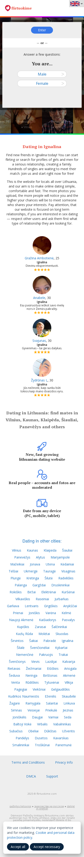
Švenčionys (17, 661)
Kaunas (32, 550)
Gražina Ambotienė (39, 258)
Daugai (37, 717)
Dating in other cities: (42, 541)
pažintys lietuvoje (20, 806)
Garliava (13, 606)
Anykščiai (70, 606)
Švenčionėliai (39, 647)
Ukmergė (31, 571)
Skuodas (62, 634)
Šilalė (20, 647)
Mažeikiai (17, 564)
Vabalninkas (62, 724)
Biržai (31, 592)
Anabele (39, 297)
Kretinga (32, 578)
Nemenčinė (24, 654)
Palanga (21, 585)
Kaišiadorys (47, 620)
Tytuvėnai (51, 682)
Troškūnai (42, 745)
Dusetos (41, 738)
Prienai (18, 613)
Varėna (51, 613)
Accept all (18, 846)
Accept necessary (47, 846)
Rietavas (13, 668)
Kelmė (66, 613)
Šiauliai (67, 550)
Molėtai (44, 634)
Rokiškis (16, 592)
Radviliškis (66, 578)
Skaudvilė (69, 696)
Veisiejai (34, 710)
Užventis (68, 731)
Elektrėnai (48, 592)
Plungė (15, 578)
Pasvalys (68, 620)
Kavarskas (61, 738)
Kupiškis (23, 627)
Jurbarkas (62, 599)
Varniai (53, 717)
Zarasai (40, 627)
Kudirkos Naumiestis (23, 696)
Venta (15, 682)
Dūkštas (50, 731)
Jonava (35, 564)
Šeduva (14, 675)
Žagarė (14, 703)
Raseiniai (42, 599)
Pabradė (49, 640)
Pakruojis (46, 654)
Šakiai (33, 640)
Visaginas (68, 571)
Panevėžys (22, 557)
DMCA (31, 776)
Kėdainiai (67, 564)
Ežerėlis (50, 696)
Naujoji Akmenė (21, 620)
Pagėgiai (20, 689)
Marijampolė (60, 557)
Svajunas (39, 340)
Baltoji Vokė (22, 724)
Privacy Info (64, 762)
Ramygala (32, 703)
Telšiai (13, 571)
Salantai (52, 703)
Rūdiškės (32, 682)
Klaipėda (50, 550)
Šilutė (49, 578)
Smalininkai (20, 745)
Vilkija (69, 682)
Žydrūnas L (39, 380)
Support (52, 776)
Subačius (16, 731)
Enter (42, 30)
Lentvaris (31, 606)
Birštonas (50, 675)
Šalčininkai (59, 627)
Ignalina (67, 640)
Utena (50, 564)
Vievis (35, 661)
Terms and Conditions (28, 762)
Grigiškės (51, 606)
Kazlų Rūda (24, 634)
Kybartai (61, 647)
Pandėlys (22, 738)
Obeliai (33, 731)
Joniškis (34, 613)
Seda (67, 717)
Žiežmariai (33, 668)
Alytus (40, 557)
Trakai (63, 654)
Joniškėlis (19, 717)
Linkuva (69, 703)
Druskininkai (60, 585)
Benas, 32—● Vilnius (57, 124)
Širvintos (17, 640)
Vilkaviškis (22, 599)
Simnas (16, 710)
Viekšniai (39, 689)
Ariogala (70, 668)
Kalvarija (68, 661)
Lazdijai (51, 661)
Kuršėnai (68, 592)
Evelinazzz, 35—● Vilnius (26, 124)
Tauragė (49, 571)
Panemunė (63, 745)
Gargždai (39, 585)
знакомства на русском (49, 806)
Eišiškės (53, 668)
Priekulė (51, 710)
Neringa (31, 675)
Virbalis (42, 724)
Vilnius (16, 550)
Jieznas (68, 710)
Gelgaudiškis (60, 689)
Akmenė (69, 675)
